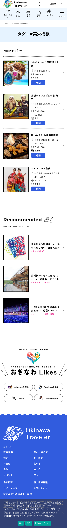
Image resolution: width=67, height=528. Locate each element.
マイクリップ (49, 16)
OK (20, 523)
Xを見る (21, 398)
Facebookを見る (51, 387)
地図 (38, 82)
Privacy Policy (42, 523)
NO (28, 523)
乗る (28, 16)
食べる (18, 16)
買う (38, 16)
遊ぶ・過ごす (8, 16)
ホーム (6, 23)
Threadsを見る (51, 398)
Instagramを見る (21, 387)
